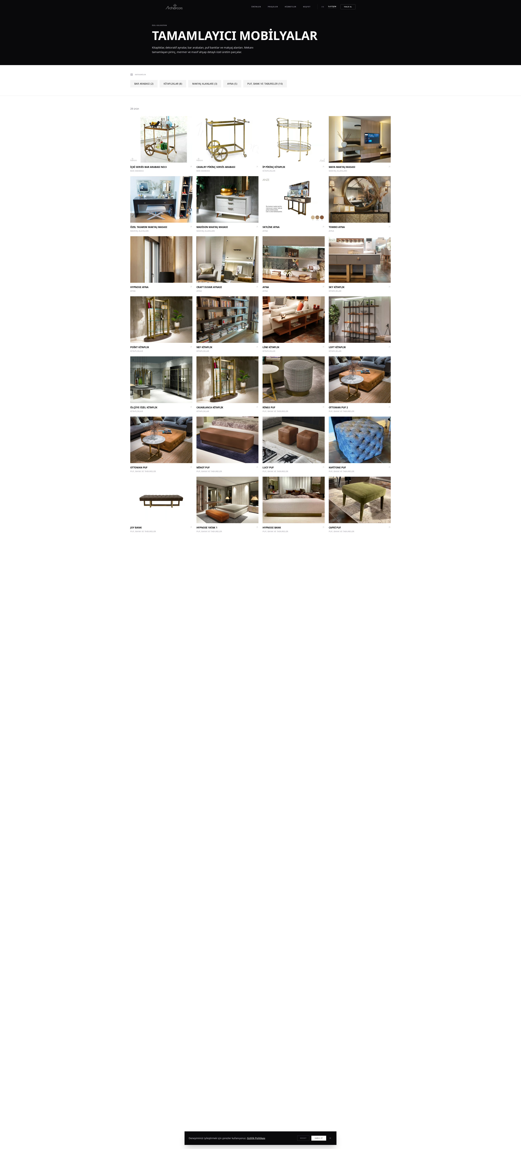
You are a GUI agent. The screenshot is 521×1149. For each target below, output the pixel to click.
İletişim (332, 6)
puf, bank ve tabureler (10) (265, 83)
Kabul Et (319, 1138)
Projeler (273, 7)
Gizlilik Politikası (256, 1138)
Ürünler (256, 7)
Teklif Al (348, 7)
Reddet (303, 1138)
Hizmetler (290, 7)
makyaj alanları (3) (204, 83)
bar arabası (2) (143, 83)
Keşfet (307, 7)
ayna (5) (232, 83)
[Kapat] (330, 1138)
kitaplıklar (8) (173, 83)
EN (323, 7)
